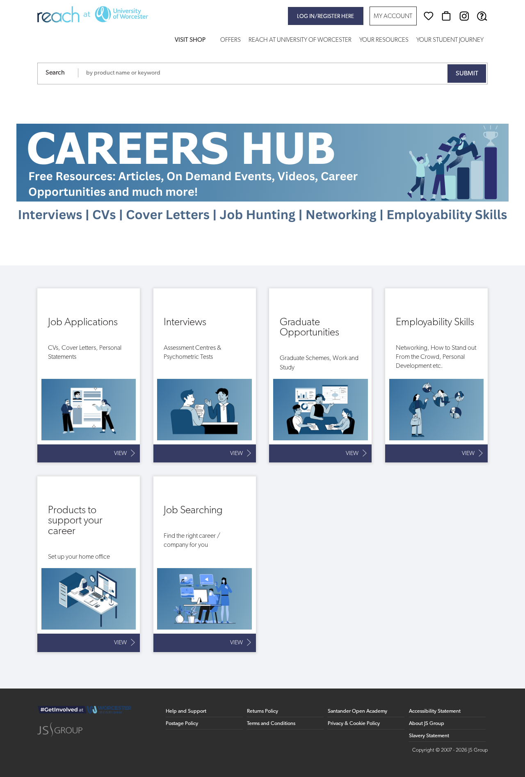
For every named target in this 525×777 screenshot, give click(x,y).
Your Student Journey (450, 40)
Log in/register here (325, 16)
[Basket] (446, 16)
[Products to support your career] (88, 564)
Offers (230, 40)
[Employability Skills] (436, 375)
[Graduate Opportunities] (320, 375)
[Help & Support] (482, 16)
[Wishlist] (428, 16)
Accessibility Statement (435, 711)
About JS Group (426, 723)
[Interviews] (204, 375)
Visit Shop (190, 40)
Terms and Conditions (271, 723)
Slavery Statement (429, 735)
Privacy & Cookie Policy (354, 723)
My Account (393, 17)
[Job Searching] (204, 564)
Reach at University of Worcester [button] (300, 40)
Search (55, 73)
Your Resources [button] (384, 40)
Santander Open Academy (357, 711)
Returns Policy (262, 711)
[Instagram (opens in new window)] (464, 16)
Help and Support (186, 711)
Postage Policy (182, 723)
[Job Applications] (88, 375)
